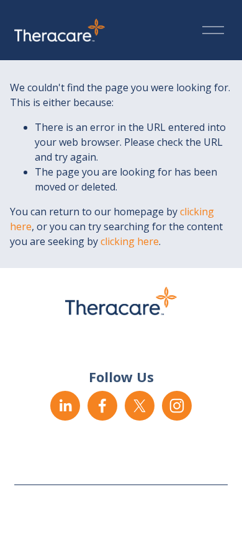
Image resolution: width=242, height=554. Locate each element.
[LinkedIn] (65, 406)
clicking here (130, 241)
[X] (140, 406)
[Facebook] (102, 406)
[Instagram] (177, 406)
